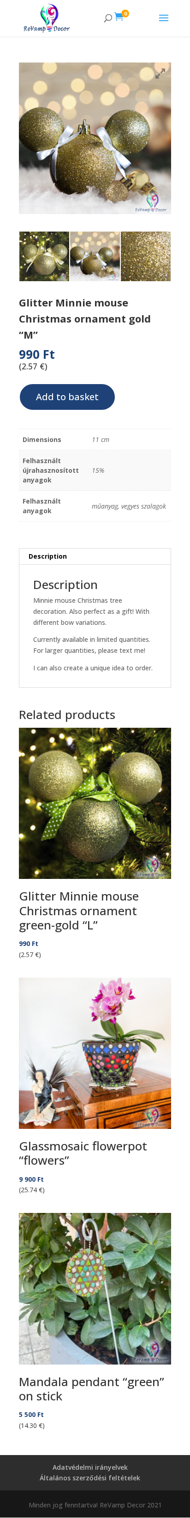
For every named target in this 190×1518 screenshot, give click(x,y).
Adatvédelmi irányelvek (90, 1467)
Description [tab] (48, 556)
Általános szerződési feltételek (90, 1477)
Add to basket (67, 397)
